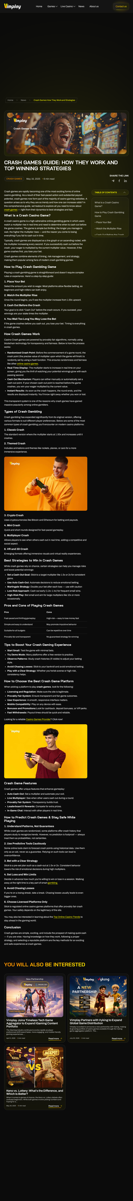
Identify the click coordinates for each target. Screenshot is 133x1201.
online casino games (27, 363)
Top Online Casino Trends (67, 917)
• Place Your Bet (103, 222)
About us (94, 6)
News (81, 6)
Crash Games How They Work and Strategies (54, 100)
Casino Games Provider (38, 719)
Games (51, 6)
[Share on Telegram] (113, 180)
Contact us (121, 6)
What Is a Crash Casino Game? (107, 204)
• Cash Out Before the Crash (109, 234)
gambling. (53, 882)
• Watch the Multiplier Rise (108, 228)
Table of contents (106, 192)
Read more (55, 1038)
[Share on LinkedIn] (125, 180)
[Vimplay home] (12, 6)
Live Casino (67, 6)
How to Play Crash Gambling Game (109, 214)
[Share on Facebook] (119, 180)
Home (39, 6)
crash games (10, 209)
